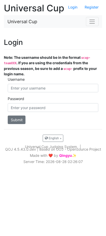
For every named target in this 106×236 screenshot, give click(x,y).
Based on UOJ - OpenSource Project (70, 149)
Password (16, 98)
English (54, 138)
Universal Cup (22, 21)
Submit (17, 120)
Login (72, 7)
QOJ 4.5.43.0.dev (20, 149)
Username (16, 79)
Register (92, 7)
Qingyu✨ (67, 155)
